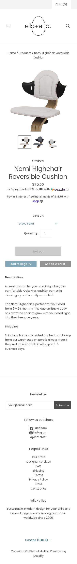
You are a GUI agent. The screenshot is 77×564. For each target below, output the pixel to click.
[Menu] (8, 26)
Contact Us (38, 489)
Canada (36, 540)
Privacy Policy (38, 479)
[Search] (67, 25)
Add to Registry (20, 264)
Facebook (40, 428)
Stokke (38, 161)
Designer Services (38, 462)
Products (25, 53)
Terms (38, 475)
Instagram (40, 432)
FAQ (38, 466)
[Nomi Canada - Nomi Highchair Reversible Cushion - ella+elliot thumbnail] (24, 141)
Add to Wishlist (55, 264)
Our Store (38, 457)
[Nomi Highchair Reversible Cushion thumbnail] (52, 142)
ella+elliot (42, 551)
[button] (38, 189)
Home (12, 53)
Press (38, 484)
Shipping (38, 471)
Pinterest (40, 437)
